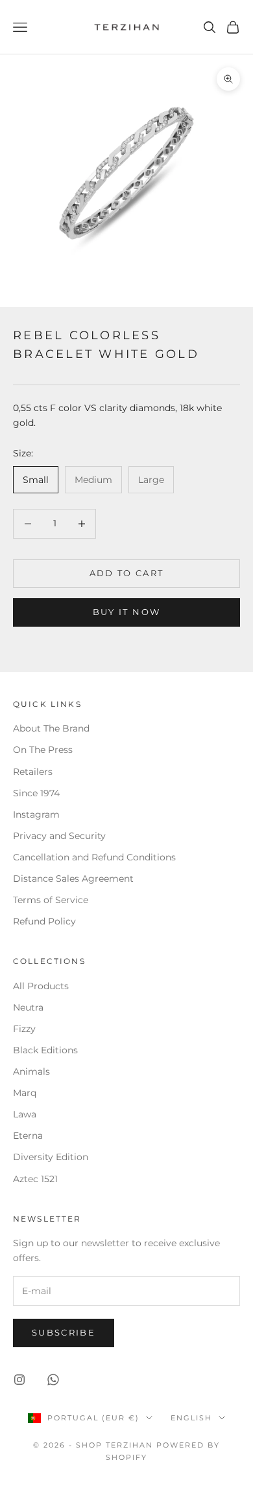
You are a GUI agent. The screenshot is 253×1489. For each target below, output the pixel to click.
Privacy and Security (59, 836)
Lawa (24, 1114)
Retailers (33, 772)
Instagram (36, 814)
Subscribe (63, 1332)
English (191, 1417)
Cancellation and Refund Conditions (94, 857)
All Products (41, 986)
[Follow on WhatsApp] (53, 1379)
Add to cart (127, 573)
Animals (31, 1071)
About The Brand (51, 728)
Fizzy (24, 1029)
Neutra (28, 1007)
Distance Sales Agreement (73, 878)
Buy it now (126, 612)
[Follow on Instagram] (19, 1379)
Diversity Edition (50, 1157)
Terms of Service (50, 900)
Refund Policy (44, 921)
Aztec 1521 (35, 1179)
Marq (24, 1093)
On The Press (43, 750)
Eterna (28, 1135)
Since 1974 (36, 793)
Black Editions (45, 1050)
